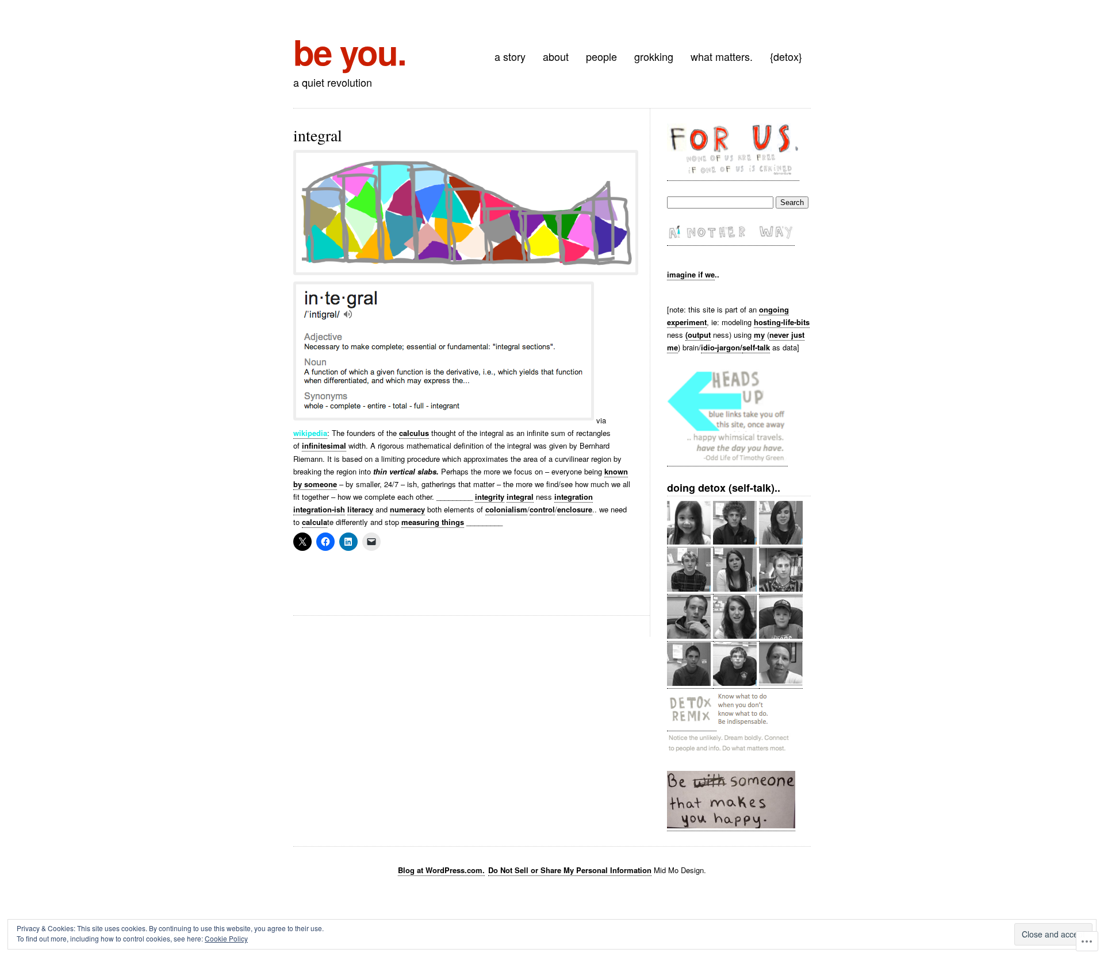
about (556, 56)
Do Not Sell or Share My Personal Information (569, 870)
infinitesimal (324, 445)
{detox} (786, 56)
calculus (414, 432)
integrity (489, 496)
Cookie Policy (226, 938)
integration (573, 496)
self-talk (756, 347)
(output (698, 334)
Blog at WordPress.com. (441, 870)
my (759, 334)
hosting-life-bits (782, 322)
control (542, 509)
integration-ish (319, 509)
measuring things (432, 521)
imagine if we (691, 274)
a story (510, 56)
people (601, 56)
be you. (349, 51)
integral (520, 496)
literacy (360, 509)
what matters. (722, 56)
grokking (653, 56)
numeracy (407, 509)
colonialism (506, 509)
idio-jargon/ (721, 347)
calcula (314, 521)
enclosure (574, 509)
